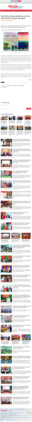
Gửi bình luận (28, 108)
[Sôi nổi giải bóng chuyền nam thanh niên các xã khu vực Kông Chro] (6, 350)
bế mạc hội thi (9, 85)
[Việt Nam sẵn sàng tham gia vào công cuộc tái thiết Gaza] (12, 118)
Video (2, 2)
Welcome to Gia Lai (19, 2)
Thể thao (14, 349)
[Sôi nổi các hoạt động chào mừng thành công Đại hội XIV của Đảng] (5, 337)
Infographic (29, 2)
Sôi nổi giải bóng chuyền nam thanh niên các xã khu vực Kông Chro (21, 347)
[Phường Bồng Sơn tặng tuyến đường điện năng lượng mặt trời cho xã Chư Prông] (6, 269)
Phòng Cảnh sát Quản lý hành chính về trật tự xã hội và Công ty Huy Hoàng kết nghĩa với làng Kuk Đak (16, 342)
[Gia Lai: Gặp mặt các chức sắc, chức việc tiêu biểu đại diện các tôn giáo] (6, 328)
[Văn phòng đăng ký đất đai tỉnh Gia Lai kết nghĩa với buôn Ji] (26, 337)
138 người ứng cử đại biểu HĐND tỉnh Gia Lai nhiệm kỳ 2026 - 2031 (4, 122)
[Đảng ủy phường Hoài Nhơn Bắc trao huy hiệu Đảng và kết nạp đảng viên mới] (6, 400)
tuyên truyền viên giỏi (21, 85)
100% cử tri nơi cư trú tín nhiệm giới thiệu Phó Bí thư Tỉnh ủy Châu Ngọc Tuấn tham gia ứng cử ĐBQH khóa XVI (21, 246)
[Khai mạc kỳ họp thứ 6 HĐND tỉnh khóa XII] (26, 236)
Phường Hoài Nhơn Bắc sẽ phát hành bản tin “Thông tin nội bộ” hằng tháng (22, 307)
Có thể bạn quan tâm (8, 114)
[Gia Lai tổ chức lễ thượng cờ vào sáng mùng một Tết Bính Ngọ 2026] (28, 128)
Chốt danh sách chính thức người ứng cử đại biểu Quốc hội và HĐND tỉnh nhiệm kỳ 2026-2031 (22, 161)
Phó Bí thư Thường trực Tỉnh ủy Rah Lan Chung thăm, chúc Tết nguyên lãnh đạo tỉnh (22, 140)
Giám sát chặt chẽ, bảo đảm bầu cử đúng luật (22, 191)
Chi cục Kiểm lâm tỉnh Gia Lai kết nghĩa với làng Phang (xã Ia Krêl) (22, 257)
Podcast (13, 2)
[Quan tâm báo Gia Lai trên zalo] (13, 1)
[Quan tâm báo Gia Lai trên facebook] (11, 1)
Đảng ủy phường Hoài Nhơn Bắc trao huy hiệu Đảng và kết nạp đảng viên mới (21, 398)
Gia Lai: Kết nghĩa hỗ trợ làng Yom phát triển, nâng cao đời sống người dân (22, 276)
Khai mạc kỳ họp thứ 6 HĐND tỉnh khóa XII (26, 240)
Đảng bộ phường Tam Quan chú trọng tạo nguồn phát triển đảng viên (21, 367)
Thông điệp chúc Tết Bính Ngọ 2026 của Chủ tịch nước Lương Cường (28, 122)
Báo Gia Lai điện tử (16, 7)
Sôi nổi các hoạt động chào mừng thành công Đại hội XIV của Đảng (5, 342)
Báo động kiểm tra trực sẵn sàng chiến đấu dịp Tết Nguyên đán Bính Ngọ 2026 (4, 132)
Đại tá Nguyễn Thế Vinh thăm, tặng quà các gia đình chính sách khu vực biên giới (22, 223)
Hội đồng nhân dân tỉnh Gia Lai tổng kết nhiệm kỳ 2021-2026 (5, 241)
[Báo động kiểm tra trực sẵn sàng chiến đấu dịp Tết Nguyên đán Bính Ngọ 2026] (4, 128)
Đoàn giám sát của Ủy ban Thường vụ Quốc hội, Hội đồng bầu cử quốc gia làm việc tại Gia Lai (21, 202)
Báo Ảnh (6, 2)
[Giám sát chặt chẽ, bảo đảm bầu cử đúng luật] (6, 195)
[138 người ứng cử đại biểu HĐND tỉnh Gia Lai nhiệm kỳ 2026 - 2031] (4, 118)
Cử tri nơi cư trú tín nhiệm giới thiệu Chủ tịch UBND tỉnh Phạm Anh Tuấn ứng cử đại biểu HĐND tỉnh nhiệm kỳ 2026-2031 (21, 296)
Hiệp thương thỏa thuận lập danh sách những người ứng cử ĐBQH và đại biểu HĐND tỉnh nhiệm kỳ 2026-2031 (21, 387)
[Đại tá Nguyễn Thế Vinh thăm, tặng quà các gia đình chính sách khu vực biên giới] (6, 226)
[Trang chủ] (2, 11)
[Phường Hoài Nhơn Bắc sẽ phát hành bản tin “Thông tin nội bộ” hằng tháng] (6, 309)
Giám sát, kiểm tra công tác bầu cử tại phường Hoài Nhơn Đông (20, 213)
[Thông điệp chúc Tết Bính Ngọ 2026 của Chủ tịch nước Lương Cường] (28, 118)
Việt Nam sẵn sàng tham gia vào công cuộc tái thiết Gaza (12, 122)
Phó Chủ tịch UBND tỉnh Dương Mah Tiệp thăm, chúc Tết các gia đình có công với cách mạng (22, 286)
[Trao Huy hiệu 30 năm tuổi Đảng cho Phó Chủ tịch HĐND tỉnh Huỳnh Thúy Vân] (6, 380)
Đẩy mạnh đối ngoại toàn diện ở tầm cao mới (19, 122)
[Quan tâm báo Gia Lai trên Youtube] (14, 1)
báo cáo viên (14, 85)
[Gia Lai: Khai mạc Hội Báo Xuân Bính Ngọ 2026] (15, 236)
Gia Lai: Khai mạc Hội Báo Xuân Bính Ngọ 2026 (15, 241)
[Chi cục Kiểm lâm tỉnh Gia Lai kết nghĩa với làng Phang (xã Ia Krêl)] (6, 259)
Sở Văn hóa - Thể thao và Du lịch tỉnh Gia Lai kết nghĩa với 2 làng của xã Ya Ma (20, 133)
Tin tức (14, 173)
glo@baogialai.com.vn (5, 414)
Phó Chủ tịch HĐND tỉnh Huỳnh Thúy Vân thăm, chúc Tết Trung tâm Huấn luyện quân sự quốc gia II (22, 150)
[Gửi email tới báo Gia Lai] (16, 1)
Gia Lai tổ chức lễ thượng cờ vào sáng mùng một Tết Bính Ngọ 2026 (28, 132)
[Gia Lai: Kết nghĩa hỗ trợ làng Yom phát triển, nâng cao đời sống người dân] (6, 278)
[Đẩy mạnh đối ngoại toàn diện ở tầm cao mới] (20, 118)
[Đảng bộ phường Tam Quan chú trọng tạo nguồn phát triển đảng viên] (6, 370)
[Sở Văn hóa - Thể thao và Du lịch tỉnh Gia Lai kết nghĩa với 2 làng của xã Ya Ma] (20, 128)
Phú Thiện (4, 85)
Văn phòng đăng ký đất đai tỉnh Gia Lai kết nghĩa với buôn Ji (26, 342)
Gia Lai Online (5, 410)
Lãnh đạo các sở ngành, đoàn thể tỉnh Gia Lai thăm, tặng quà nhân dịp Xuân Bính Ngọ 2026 (22, 182)
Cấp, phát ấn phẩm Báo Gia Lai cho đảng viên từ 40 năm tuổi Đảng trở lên (21, 316)
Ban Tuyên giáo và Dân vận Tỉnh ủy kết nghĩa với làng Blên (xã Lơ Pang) (21, 172)
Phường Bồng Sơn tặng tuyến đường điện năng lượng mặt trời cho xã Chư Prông (21, 266)
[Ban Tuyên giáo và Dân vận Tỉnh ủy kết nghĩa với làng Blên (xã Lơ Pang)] (6, 174)
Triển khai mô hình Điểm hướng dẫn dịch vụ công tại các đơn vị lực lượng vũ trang (12, 133)
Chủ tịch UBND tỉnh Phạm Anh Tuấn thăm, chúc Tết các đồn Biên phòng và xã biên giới (22, 357)
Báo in (10, 2)
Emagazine (24, 2)
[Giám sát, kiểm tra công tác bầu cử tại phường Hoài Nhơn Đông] (6, 215)
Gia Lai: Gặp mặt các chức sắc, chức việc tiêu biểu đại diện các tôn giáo (22, 326)
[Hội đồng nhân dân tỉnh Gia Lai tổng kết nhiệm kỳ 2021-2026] (5, 236)
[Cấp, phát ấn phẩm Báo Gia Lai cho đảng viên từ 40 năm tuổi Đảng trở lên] (6, 319)
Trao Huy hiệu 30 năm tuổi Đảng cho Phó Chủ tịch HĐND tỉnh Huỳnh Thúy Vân (21, 377)
